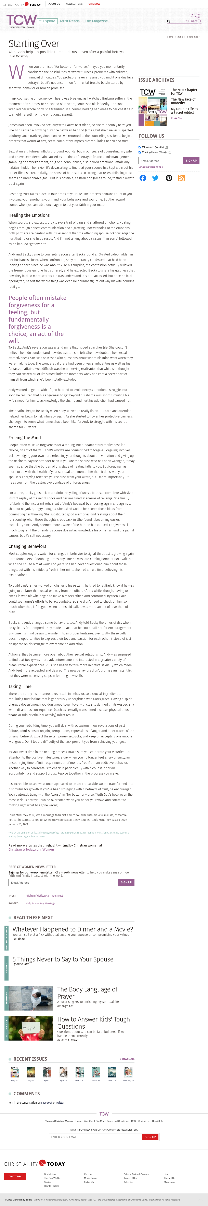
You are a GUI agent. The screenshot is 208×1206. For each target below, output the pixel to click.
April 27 (47, 1080)
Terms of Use (130, 1178)
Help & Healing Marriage (40, 903)
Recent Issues (30, 1059)
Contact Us (144, 1121)
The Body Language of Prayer (87, 993)
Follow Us (89, 1182)
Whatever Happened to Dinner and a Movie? (73, 929)
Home (170, 37)
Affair (29, 895)
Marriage (50, 895)
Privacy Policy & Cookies (136, 1174)
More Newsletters (151, 167)
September (193, 37)
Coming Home (155, 152)
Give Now (94, 4)
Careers (88, 1174)
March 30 (79, 1080)
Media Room (90, 1178)
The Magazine (96, 21)
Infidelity (38, 895)
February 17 (128, 1080)
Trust (60, 895)
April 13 (63, 1080)
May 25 (14, 1080)
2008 (180, 37)
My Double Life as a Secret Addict (184, 110)
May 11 (31, 1080)
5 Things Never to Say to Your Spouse (63, 959)
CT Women (153, 147)
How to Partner (51, 1186)
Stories (47, 1182)
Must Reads (70, 21)
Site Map (100, 1121)
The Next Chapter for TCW (184, 91)
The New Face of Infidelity (183, 101)
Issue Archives (156, 80)
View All (176, 118)
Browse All (127, 1059)
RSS (133, 1121)
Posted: (14, 903)
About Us (54, 4)
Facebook (46, 1103)
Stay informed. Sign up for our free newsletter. (104, 1130)
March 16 (96, 1080)
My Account (170, 1182)
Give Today (15, 1176)
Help (166, 1174)
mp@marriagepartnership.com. (29, 836)
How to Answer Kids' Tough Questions (93, 1023)
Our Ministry (50, 1174)
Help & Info (157, 1121)
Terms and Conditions (118, 1121)
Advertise (128, 1182)
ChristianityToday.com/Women (31, 849)
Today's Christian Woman (59, 1121)
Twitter (60, 1103)
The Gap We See (52, 1178)
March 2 (112, 1080)
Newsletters (74, 4)
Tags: (12, 895)
